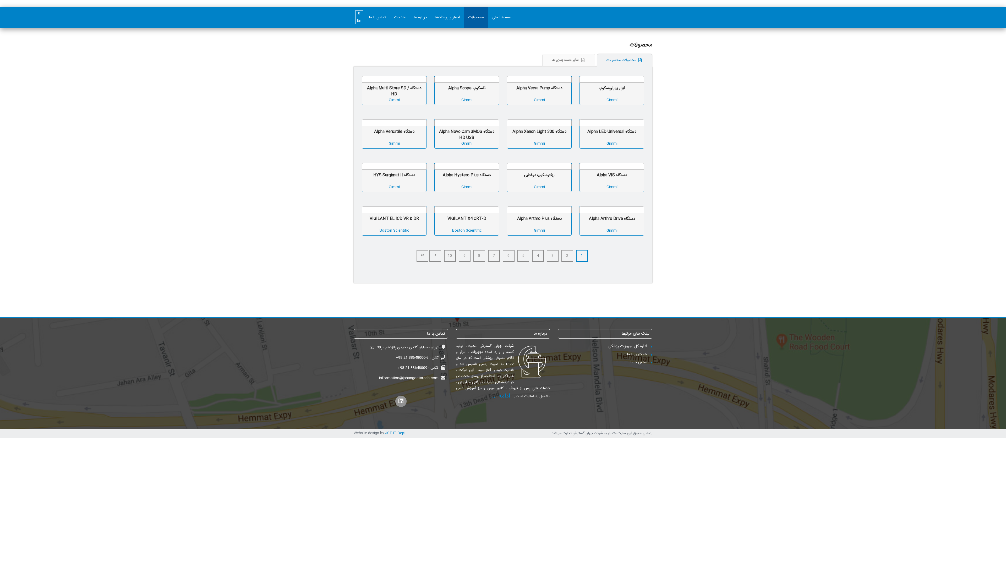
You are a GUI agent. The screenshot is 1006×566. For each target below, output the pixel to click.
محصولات (476, 17)
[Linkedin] (401, 401)
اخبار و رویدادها (447, 17)
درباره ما (420, 17)
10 (450, 256)
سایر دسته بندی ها (566, 60)
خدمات (399, 17)
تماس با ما (377, 17)
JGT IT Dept (395, 433)
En (359, 21)
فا (359, 14)
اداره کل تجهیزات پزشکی (627, 346)
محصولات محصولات (621, 60)
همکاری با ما (637, 354)
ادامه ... (501, 396)
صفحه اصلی (501, 17)
